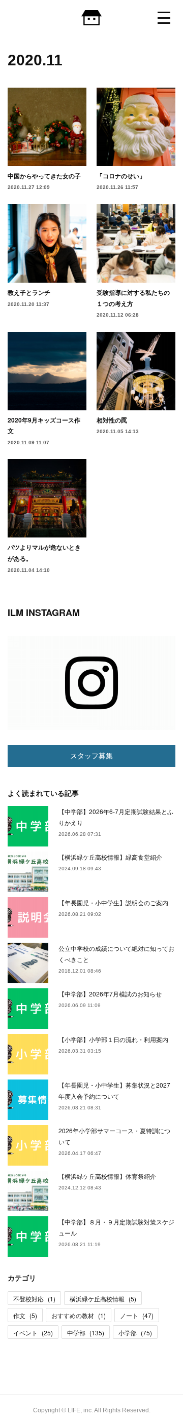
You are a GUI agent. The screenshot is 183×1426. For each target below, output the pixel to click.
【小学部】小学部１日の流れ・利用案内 (113, 1039)
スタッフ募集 (91, 756)
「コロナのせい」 (121, 175)
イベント (33, 1332)
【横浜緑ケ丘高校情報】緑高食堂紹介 (110, 857)
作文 (25, 1315)
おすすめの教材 (78, 1315)
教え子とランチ (29, 292)
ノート (137, 1315)
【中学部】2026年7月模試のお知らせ (110, 993)
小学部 (135, 1332)
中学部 (85, 1332)
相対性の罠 (112, 420)
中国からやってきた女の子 (44, 175)
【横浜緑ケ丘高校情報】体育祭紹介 (107, 1176)
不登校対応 (34, 1298)
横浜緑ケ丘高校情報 (103, 1298)
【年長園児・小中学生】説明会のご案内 (113, 902)
